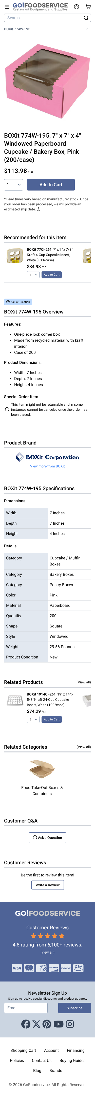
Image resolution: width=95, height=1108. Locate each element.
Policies (17, 1060)
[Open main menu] (7, 7)
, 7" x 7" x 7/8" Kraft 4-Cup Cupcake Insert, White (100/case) (49, 254)
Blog (37, 1070)
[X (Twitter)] (36, 1024)
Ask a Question (20, 302)
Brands (55, 1070)
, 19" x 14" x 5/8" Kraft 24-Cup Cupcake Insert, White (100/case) (50, 699)
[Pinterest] (46, 1024)
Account (51, 1050)
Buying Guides (72, 1060)
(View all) (84, 682)
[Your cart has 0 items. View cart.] (88, 7)
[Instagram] (70, 1024)
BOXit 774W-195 (17, 29)
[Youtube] (58, 1024)
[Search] (86, 18)
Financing (76, 1050)
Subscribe (75, 1008)
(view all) (47, 952)
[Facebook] (25, 1024)
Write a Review (48, 885)
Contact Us (41, 1060)
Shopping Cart (23, 1050)
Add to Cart (51, 184)
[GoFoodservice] (42, 7)
